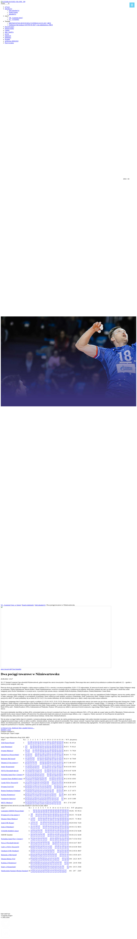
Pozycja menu (9, 43)
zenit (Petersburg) (6, 747)
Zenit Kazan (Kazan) (7, 743)
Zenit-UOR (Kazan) (7, 823)
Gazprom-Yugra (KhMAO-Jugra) (11, 779)
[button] (68, 589)
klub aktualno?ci (14, 10)
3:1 (29, 742)
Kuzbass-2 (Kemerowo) (8, 863)
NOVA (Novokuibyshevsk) (10, 771)
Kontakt (7, 39)
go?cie (7, 34)
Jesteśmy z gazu (6, 730)
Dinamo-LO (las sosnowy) (9, 763)
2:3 (33, 743)
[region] (68, 319)
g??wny (7, 7)
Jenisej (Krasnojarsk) (7, 767)
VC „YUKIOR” (14, 19)
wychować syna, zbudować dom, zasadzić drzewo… (17, 728)
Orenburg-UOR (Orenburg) (10, 851)
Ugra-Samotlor (16, 669)
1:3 (33, 742)
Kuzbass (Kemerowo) (8, 795)
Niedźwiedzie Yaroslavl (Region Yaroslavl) (14, 871)
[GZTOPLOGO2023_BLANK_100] (13, 1)
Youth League (13, 12)
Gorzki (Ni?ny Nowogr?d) (9, 783)
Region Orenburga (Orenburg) (10, 791)
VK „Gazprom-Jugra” (16, 18)
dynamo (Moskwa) (7, 751)
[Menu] (131, 4)
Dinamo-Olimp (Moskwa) (9, 819)
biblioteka (8, 37)
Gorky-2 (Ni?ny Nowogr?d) (10, 847)
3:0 (29, 743)
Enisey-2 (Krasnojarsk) (8, 867)
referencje (8, 36)
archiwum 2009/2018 (11, 41)
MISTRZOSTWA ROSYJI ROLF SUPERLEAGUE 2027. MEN (30, 23)
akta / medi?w (9, 32)
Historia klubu (9, 28)
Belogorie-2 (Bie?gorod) (9, 855)
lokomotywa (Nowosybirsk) (10, 755)
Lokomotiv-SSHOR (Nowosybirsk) (12, 811)
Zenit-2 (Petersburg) (7, 827)
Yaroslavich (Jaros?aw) (8, 799)
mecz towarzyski (6, 669)
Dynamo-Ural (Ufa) (7, 787)
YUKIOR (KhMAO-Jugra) (10, 831)
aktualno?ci (8, 9)
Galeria (7, 30)
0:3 (26, 747)
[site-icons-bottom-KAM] (5, 937)
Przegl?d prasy (9, 27)
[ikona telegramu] (5, 927)
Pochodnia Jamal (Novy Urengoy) (12, 775)
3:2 (31, 743)
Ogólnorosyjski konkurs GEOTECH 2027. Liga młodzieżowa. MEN (31, 25)
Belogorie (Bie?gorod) (8, 759)
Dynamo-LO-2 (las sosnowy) (10, 815)
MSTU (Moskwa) (7, 803)
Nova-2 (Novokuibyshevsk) (10, 843)
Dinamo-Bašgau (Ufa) (8, 859)
